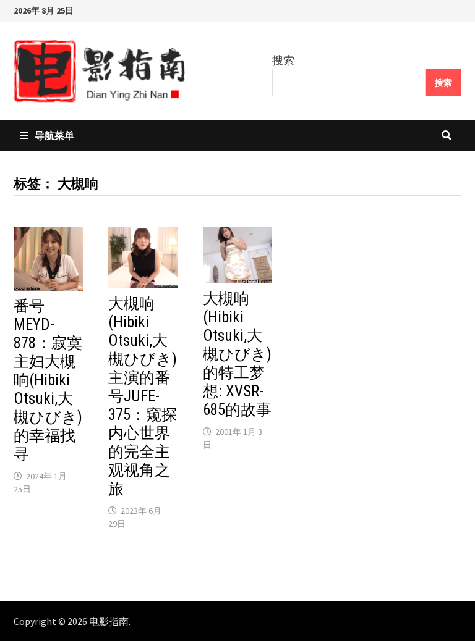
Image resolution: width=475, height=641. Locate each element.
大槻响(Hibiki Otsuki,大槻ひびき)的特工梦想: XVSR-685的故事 (237, 354)
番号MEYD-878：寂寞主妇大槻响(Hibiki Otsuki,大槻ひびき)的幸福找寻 (48, 380)
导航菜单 (54, 135)
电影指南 (109, 621)
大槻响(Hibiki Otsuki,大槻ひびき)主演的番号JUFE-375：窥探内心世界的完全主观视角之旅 (142, 396)
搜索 (283, 60)
